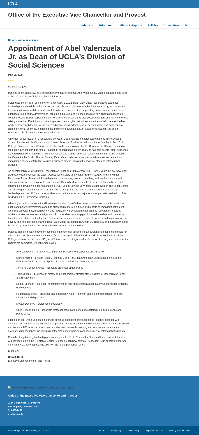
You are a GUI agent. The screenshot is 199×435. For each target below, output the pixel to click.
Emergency (116, 430)
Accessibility (133, 430)
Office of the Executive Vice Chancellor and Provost (77, 14)
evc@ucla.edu (15, 414)
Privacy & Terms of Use (180, 430)
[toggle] (93, 25)
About (86, 25)
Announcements (28, 40)
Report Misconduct (154, 430)
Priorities (105, 25)
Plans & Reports (131, 25)
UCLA (101, 430)
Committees (172, 25)
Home (11, 40)
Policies (153, 25)
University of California (39, 430)
